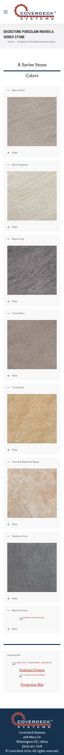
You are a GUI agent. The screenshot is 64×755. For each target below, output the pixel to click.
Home (11, 41)
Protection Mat (32, 684)
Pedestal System (32, 670)
